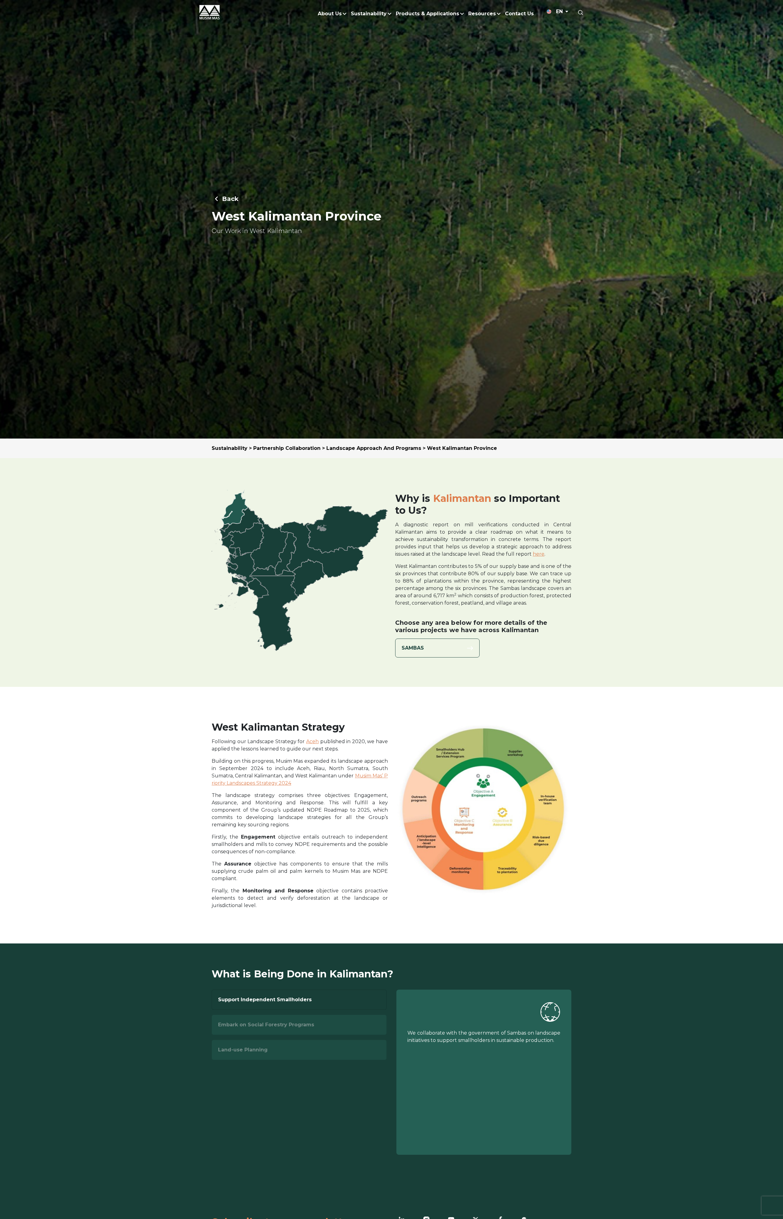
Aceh (312, 741)
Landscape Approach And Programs (373, 448)
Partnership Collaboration (287, 448)
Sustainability (229, 448)
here (538, 554)
